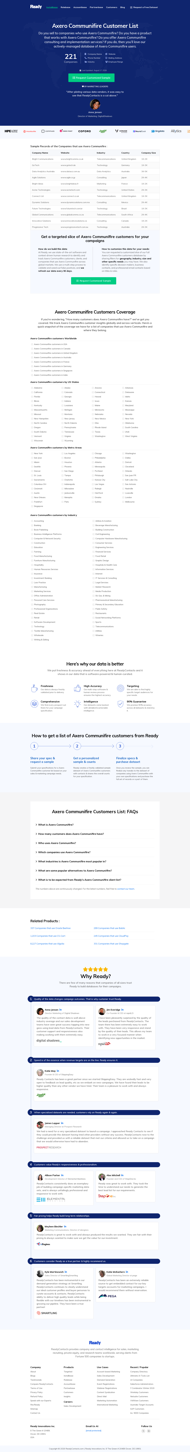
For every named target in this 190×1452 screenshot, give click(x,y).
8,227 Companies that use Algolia (47, 943)
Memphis (68, 497)
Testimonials (36, 1380)
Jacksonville (69, 493)
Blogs (32, 1376)
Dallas (128, 458)
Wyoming (68, 440)
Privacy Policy (36, 1392)
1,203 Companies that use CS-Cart (47, 936)
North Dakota (70, 423)
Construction (39, 543)
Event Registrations (106, 1384)
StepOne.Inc (130, 1179)
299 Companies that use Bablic (109, 928)
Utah (127, 432)
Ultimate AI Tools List (140, 1376)
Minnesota (99, 410)
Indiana (67, 401)
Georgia (67, 396)
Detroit (128, 462)
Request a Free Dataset (145, 7)
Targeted (68, 1371)
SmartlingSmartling (69, 1275)
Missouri (37, 414)
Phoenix (67, 466)
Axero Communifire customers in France (51, 362)
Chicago (98, 453)
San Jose (38, 458)
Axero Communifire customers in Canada (52, 348)
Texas (97, 432)
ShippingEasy (67, 1074)
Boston (67, 458)
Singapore (38, 506)
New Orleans (39, 497)
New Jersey (69, 418)
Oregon (37, 427)
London (128, 497)
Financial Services (103, 551)
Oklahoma (129, 423)
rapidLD (130, 1013)
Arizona (98, 388)
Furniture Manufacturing (44, 560)
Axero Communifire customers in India (51, 375)
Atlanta (98, 462)
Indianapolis (69, 484)
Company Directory (139, 1371)
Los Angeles (69, 453)
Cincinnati (38, 488)
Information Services (104, 569)
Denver (37, 471)
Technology (39, 626)
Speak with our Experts (40, 1400)
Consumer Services (103, 543)
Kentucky (38, 405)
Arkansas (129, 388)
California (38, 392)
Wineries (99, 635)
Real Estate (39, 613)
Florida (37, 396)
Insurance (38, 573)
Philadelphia (100, 458)
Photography (40, 604)
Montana (68, 414)
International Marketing (107, 1404)
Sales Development (72, 1406)
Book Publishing (41, 529)
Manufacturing (40, 587)
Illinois (36, 401)
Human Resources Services (46, 569)
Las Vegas (99, 484)
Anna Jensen (95, 112)
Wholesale (39, 635)
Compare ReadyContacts (41, 1384)
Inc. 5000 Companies (139, 1413)
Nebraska (99, 414)
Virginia (67, 436)
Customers (68, 1392)
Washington (100, 436)
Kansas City (100, 480)
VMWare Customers (139, 1400)
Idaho (127, 396)
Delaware (129, 392)
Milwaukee (69, 488)
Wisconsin (38, 440)
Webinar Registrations (107, 1388)
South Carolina (131, 427)
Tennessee (69, 432)
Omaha (98, 497)
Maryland (129, 405)
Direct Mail (102, 1396)
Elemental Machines (77, 1179)
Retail (36, 617)
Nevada (128, 414)
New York (129, 418)
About (33, 1371)
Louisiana (68, 405)
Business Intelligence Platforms (48, 534)
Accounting (39, 521)
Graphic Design (102, 560)
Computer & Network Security (47, 538)
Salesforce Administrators (141, 1384)
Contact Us (35, 1413)
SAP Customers (137, 1409)
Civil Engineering (102, 534)
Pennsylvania (70, 427)
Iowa (97, 401)
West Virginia (131, 436)
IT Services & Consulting (106, 578)
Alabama (38, 388)
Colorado (68, 392)
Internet (98, 573)
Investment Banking (43, 578)
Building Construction (104, 529)
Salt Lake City (131, 480)
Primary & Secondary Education (109, 604)
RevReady (35, 1404)
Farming (37, 551)
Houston (68, 462)
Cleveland (129, 466)
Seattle (37, 466)
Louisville (129, 493)
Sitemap (34, 1409)
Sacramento (39, 480)
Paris (66, 502)
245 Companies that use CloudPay (111, 936)
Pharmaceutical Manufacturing (108, 600)
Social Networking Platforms (108, 617)
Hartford (99, 493)
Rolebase (68, 1380)
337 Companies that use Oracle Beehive (50, 928)
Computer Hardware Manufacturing (111, 538)
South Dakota (40, 432)
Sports (98, 622)
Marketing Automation (107, 1400)
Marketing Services (42, 591)
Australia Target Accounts (142, 1404)
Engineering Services (104, 547)
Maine (97, 405)
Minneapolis (100, 466)
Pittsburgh (99, 475)
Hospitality (39, 565)
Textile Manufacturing (44, 631)
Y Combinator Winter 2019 (142, 1388)
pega (134, 1275)
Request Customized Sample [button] (93, 77)
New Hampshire (41, 418)
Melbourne (130, 502)
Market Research (103, 587)
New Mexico (100, 418)
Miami (36, 462)
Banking (37, 525)
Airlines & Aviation (103, 521)
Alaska (67, 388)
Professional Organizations (46, 609)
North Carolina (40, 423)
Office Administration (43, 595)
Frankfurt (38, 502)
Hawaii (98, 396)
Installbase (68, 1376)
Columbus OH (40, 484)
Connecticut (100, 392)
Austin (37, 493)
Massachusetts (40, 410)
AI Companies (136, 1380)
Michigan (68, 410)
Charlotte (68, 480)
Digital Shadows (71, 1013)
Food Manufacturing (43, 556)
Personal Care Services (44, 600)
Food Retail (100, 556)
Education (38, 547)
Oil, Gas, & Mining (102, 595)
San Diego (69, 471)
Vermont (38, 436)
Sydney (98, 502)
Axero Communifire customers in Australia (52, 357)
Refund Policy (36, 1396)
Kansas (128, 401)
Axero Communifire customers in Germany (52, 366)
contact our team (125, 888)
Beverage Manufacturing (106, 525)
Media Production (103, 591)
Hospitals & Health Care (106, 565)
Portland (98, 471)
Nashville (129, 488)
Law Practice (40, 582)
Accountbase (69, 1384)
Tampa (67, 475)
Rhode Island (100, 427)
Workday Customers (139, 1392)
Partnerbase (69, 1388)
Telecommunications (104, 626)
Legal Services (101, 582)
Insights (67, 1396)
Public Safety (101, 609)
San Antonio (130, 484)
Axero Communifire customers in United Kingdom (56, 353)
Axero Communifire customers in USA (50, 344)
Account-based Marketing (108, 1371)
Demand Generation (106, 1380)
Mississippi (129, 410)
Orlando (128, 471)
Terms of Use (36, 1388)
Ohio (97, 423)
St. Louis (37, 475)
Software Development (44, 622)
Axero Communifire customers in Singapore (53, 370)
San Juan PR (130, 475)
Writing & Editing (41, 639)
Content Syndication (106, 1392)
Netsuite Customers (139, 1396)
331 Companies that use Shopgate (111, 943)
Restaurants (100, 613)
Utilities (98, 631)
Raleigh (98, 488)
